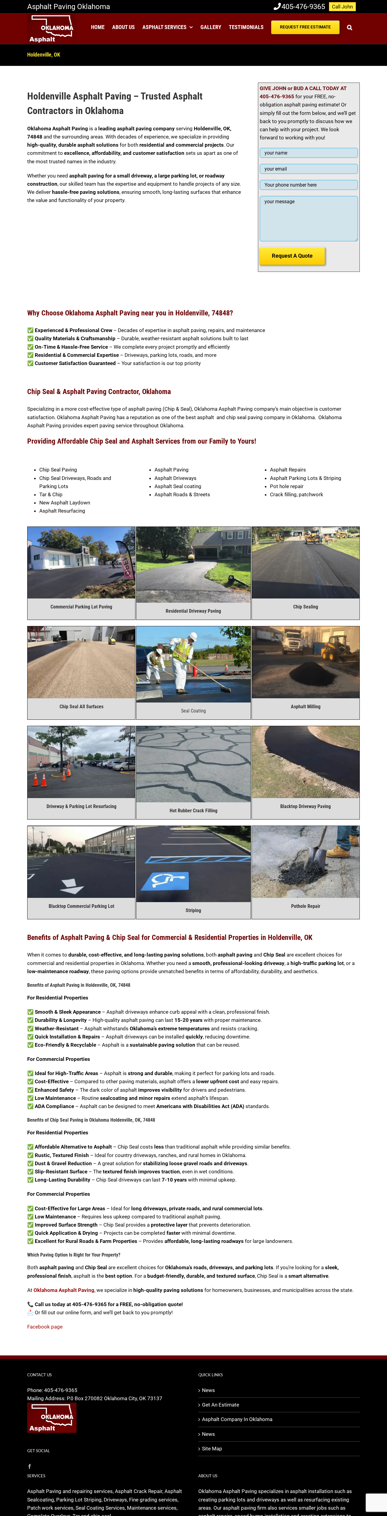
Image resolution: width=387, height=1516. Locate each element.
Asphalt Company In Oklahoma (237, 1419)
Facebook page (45, 1327)
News (208, 1390)
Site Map (212, 1449)
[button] (349, 27)
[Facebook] (29, 1466)
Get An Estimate (220, 1405)
